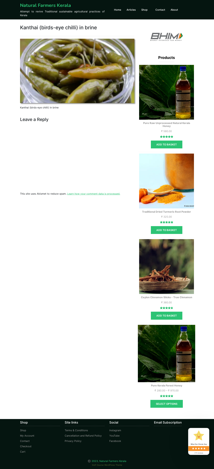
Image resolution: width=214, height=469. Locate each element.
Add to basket (166, 144)
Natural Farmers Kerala (45, 5)
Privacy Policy (73, 441)
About (174, 9)
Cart (22, 451)
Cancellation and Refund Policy (83, 435)
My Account (27, 435)
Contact (160, 9)
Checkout (25, 446)
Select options (166, 403)
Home (117, 9)
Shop (144, 9)
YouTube (114, 435)
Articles (131, 9)
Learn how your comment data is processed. (93, 193)
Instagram (115, 430)
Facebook (115, 441)
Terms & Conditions (76, 430)
